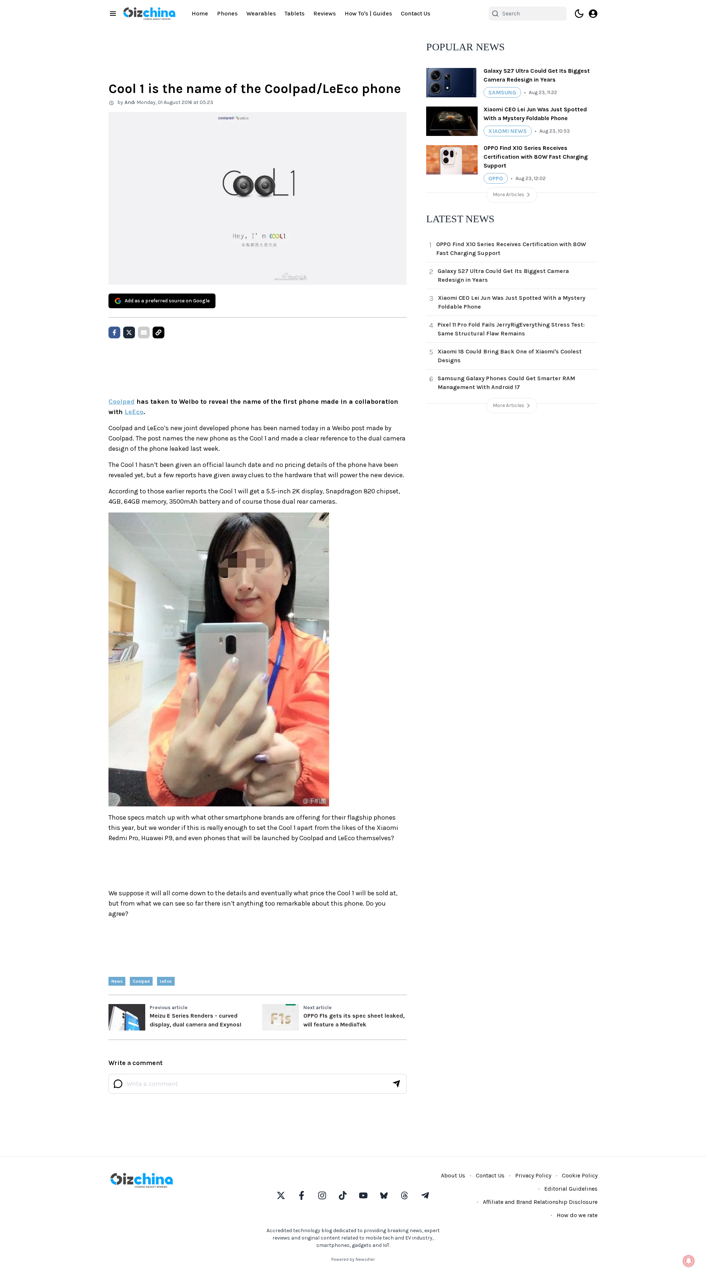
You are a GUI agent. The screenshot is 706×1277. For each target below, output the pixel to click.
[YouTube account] (363, 1195)
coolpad (141, 981)
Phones (227, 13)
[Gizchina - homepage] (149, 13)
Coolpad (121, 402)
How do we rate (577, 1215)
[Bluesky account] (383, 1195)
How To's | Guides (368, 13)
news (116, 981)
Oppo (495, 178)
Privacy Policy (533, 1175)
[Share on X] (129, 332)
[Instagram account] (322, 1195)
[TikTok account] (342, 1195)
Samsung (502, 92)
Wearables (261, 13)
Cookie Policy (580, 1175)
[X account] (281, 1195)
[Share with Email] (144, 332)
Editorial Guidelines (571, 1188)
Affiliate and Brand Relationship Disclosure (540, 1201)
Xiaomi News (507, 130)
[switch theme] (579, 13)
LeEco (134, 412)
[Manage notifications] (689, 1261)
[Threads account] (404, 1195)
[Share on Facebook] (114, 332)
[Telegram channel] (425, 1195)
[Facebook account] (301, 1195)
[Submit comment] (396, 1084)
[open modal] (593, 13)
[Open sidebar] (112, 13)
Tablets (294, 13)
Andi (130, 102)
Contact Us (415, 13)
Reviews (324, 13)
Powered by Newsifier (353, 1259)
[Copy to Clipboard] (158, 332)
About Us (453, 1175)
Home (200, 13)
